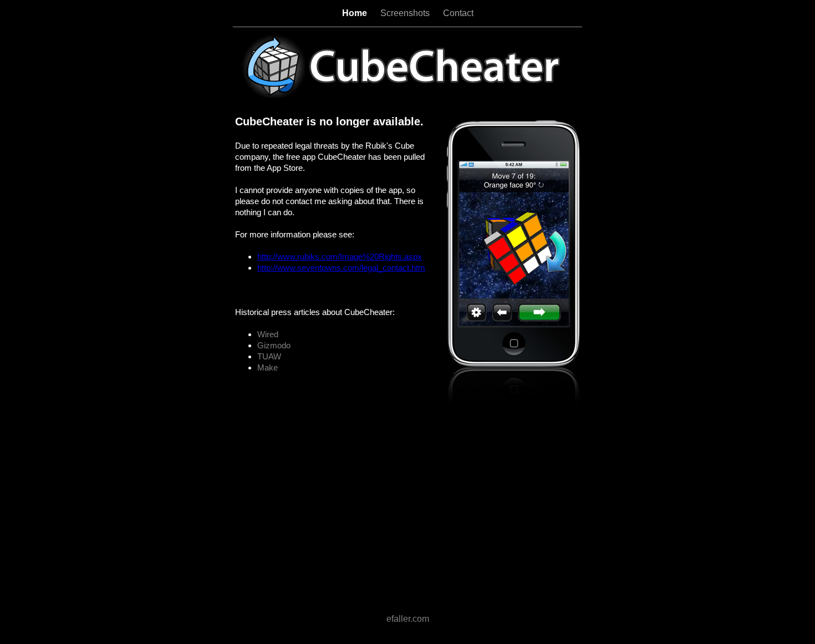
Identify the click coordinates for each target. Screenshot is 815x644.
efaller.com (407, 618)
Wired (267, 334)
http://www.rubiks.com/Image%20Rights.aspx (339, 256)
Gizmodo (274, 345)
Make (267, 367)
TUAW (269, 356)
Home (355, 13)
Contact (458, 13)
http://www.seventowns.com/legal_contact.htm (341, 267)
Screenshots (406, 13)
